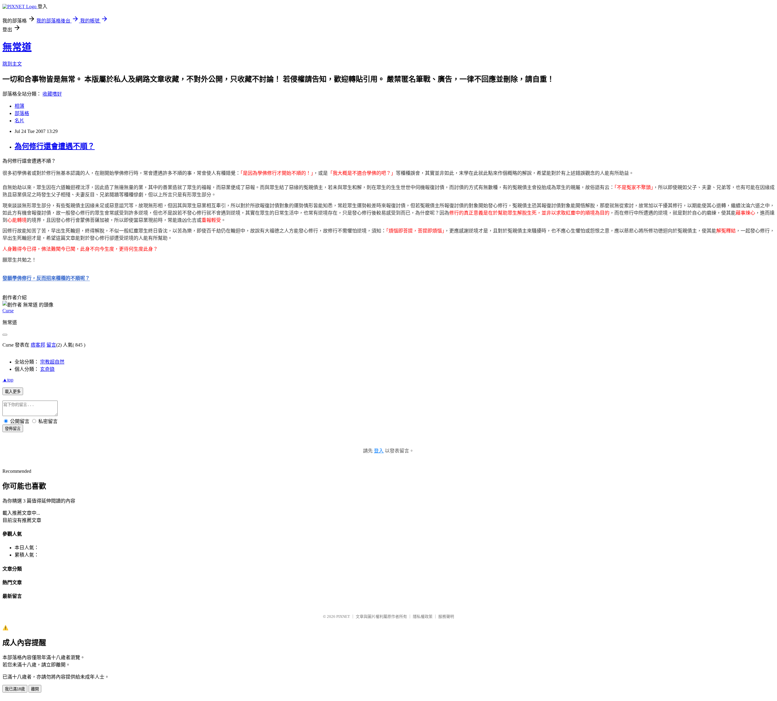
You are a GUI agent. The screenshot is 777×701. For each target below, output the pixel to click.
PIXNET (343, 616)
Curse (8, 310)
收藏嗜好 (52, 94)
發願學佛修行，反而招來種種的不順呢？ (46, 278)
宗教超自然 (52, 361)
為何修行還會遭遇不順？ (55, 146)
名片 (19, 120)
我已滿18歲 (15, 689)
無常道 (17, 47)
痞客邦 (38, 344)
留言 (51, 344)
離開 (35, 689)
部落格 (22, 113)
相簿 (19, 106)
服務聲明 (446, 616)
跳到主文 (12, 63)
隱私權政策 (423, 616)
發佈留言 (13, 428)
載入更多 (13, 391)
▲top (7, 379)
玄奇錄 (47, 369)
